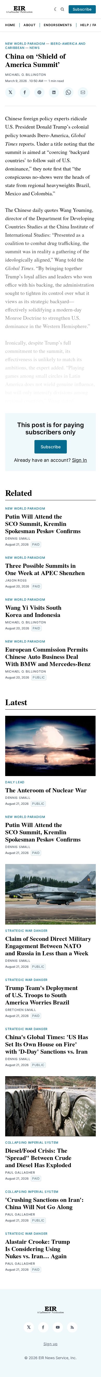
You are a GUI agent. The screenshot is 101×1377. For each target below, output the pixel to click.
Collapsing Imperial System (32, 1142)
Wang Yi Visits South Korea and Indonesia (33, 611)
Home (10, 25)
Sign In (79, 460)
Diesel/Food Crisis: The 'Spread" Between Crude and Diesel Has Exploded (38, 1157)
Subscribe (82, 9)
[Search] (62, 9)
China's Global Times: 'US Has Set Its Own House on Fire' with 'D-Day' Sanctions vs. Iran (46, 1044)
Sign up (51, 1344)
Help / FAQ (89, 25)
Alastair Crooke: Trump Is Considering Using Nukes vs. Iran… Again (37, 1248)
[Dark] (56, 9)
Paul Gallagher (20, 1172)
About (30, 25)
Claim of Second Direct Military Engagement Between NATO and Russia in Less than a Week (48, 945)
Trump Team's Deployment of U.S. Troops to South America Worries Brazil (41, 995)
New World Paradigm (25, 44)
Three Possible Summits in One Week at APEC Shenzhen (45, 569)
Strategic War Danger (26, 931)
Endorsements (58, 25)
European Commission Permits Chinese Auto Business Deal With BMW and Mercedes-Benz (48, 656)
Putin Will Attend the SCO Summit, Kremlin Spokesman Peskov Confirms (43, 523)
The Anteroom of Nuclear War (46, 789)
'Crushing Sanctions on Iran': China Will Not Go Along (44, 1203)
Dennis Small (17, 538)
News (35, 48)
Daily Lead (15, 782)
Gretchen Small (20, 1010)
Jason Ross (16, 580)
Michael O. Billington (25, 75)
